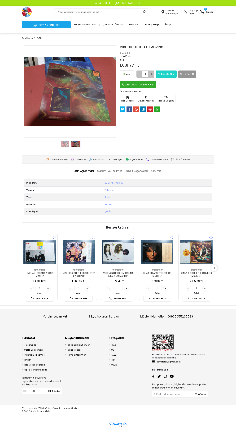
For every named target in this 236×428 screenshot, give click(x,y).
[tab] (84, 171)
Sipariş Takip (152, 24)
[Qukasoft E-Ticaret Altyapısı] (118, 425)
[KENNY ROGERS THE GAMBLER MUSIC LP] (196, 252)
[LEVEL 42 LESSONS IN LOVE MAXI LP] (39, 252)
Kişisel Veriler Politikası (35, 369)
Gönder (56, 391)
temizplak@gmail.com (169, 361)
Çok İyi (108, 211)
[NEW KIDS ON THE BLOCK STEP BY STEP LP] (79, 252)
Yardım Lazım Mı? (55, 316)
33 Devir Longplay (114, 182)
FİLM (113, 359)
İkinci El (108, 204)
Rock (107, 197)
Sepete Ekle (168, 74)
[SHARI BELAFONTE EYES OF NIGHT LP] (157, 252)
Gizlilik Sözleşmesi (33, 349)
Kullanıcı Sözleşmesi (34, 354)
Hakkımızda (30, 344)
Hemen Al (188, 74)
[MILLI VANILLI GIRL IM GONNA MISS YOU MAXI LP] (118, 252)
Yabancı (109, 190)
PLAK (113, 344)
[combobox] (25, 391)
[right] (214, 268)
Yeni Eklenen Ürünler (85, 24)
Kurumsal (28, 338)
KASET (114, 354)
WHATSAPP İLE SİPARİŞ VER (139, 84)
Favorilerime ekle (131, 91)
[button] (207, 12)
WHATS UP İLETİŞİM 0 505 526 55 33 (118, 3)
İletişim (169, 24)
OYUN (114, 364)
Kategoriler (116, 338)
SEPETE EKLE (41, 298)
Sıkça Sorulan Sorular (104, 316)
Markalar (134, 24)
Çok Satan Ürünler (113, 24)
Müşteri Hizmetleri (166, 316)
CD (112, 349)
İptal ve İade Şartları (34, 364)
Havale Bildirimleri (77, 354)
